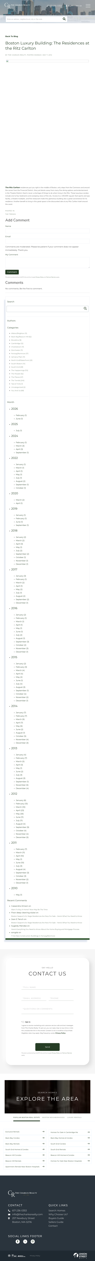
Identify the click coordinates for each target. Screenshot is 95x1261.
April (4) (19, 674)
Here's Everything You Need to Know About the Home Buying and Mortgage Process (45, 929)
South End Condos (58, 1144)
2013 (14, 748)
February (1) (21, 415)
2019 (14, 508)
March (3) (20, 446)
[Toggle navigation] (88, 5)
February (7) (21, 716)
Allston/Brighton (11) (19, 333)
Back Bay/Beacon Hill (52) (21, 337)
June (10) (20, 863)
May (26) (20, 814)
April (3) (19, 449)
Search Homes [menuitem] (57, 1210)
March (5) (20, 761)
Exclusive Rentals (12, 1132)
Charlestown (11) (17, 347)
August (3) (20, 687)
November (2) (22, 697)
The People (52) (17, 374)
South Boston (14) (18, 364)
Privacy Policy (39, 277)
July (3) (19, 775)
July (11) (19, 821)
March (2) (20, 500)
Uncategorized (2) (18, 387)
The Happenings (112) (19, 370)
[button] (64, 19)
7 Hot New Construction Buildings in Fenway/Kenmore (33, 936)
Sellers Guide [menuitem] (56, 1222)
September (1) (22, 453)
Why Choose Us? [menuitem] (58, 1214)
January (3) (21, 576)
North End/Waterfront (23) (21, 360)
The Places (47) (17, 377)
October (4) (21, 694)
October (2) (21, 645)
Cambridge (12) (17, 343)
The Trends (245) (17, 380)
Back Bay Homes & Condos (62, 1138)
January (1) (21, 464)
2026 (14, 409)
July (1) (19, 431)
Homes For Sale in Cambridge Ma (64, 1132)
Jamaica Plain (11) (18, 357)
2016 (14, 608)
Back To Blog (11, 36)
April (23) (20, 810)
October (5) (21, 736)
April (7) (19, 723)
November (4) (22, 740)
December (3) (22, 743)
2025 (14, 424)
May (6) (19, 726)
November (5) (22, 785)
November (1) (22, 561)
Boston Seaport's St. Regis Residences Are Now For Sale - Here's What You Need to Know (46, 916)
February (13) (22, 804)
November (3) (22, 648)
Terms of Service (51, 277)
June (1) (19, 419)
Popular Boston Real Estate (26, 1117)
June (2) (19, 729)
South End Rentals (58, 1149)
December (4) (22, 788)
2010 (14, 888)
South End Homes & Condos (16, 1149)
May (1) (19, 475)
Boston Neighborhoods (53, 1117)
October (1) (21, 488)
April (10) (20, 856)
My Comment (11, 255)
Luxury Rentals (74, 1117)
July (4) (19, 684)
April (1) (19, 471)
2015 (14, 657)
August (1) (20, 638)
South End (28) (17, 367)
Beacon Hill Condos (13, 1155)
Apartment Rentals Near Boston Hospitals (22, 1167)
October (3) (21, 876)
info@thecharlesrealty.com (27, 1214)
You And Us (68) (17, 391)
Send (47, 1047)
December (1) (22, 564)
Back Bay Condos (12, 1138)
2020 (14, 493)
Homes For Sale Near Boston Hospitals (66, 1161)
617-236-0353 (55, 6)
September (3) (22, 642)
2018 (14, 530)
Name (8, 226)
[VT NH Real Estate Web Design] (80, 1256)
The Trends (10, 214)
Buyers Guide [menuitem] (56, 1218)
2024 (14, 436)
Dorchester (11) (17, 350)
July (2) (19, 551)
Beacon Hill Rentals (13, 1161)
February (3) (21, 667)
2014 (14, 706)
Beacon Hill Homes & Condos (62, 1155)
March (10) (20, 807)
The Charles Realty (17, 55)
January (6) (21, 800)
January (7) (21, 713)
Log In (70, 6)
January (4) (21, 755)
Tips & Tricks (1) (17, 384)
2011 (14, 842)
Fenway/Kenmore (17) (19, 353)
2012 (14, 793)
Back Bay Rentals (12, 1144)
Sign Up (78, 6)
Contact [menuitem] (53, 1226)
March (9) (20, 719)
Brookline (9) (16, 340)
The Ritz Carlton (12, 187)
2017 (14, 569)
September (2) (22, 554)
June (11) (20, 817)
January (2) (21, 537)
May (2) (19, 589)
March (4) (20, 670)
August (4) (20, 824)
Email (8, 237)
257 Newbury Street (23, 1220)
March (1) (20, 468)
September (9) (22, 827)
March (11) (20, 853)
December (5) (22, 837)
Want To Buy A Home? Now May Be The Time (29, 910)
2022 (14, 458)
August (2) (20, 481)
